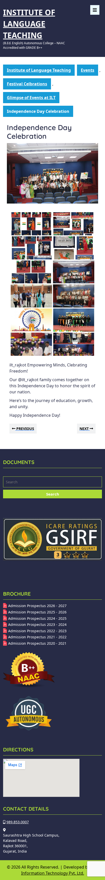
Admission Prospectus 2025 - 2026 (37, 612)
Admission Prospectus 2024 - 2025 (37, 618)
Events (87, 70)
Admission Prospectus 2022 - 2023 (37, 630)
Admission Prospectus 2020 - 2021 (37, 643)
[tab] (94, 10)
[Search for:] (52, 482)
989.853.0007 (17, 822)
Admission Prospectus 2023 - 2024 (37, 624)
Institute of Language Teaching (29, 23)
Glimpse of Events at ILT (31, 97)
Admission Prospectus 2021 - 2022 (37, 637)
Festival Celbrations (27, 84)
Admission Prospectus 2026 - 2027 (37, 605)
